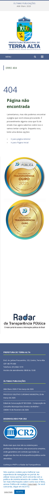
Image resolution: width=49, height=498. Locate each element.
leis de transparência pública (28, 455)
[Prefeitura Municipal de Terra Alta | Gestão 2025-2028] (24, 33)
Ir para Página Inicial (19, 142)
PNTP (15, 464)
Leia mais (32, 484)
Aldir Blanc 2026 (9, 389)
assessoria (32, 448)
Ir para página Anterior (20, 139)
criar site (20, 445)
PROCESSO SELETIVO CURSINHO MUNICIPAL (24, 6)
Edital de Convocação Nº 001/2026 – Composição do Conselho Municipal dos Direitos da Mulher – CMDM (24, 406)
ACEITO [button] (19, 491)
